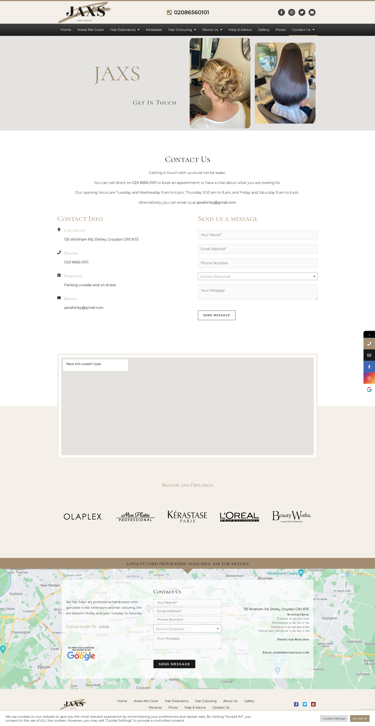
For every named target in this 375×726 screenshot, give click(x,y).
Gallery (263, 30)
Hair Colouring (180, 30)
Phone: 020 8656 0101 (293, 639)
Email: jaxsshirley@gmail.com (286, 652)
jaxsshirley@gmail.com (216, 202)
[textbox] (219, 276)
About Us (210, 30)
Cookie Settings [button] (333, 718)
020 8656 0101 (144, 183)
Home (66, 30)
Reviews (155, 707)
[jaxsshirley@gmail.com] (369, 355)
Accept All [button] (360, 718)
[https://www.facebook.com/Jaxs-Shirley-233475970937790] (369, 366)
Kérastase (154, 30)
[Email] (59, 297)
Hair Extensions (122, 30)
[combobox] (258, 276)
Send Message (216, 315)
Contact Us (301, 30)
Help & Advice (240, 30)
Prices (281, 30)
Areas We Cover (90, 30)
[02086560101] (369, 343)
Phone (71, 253)
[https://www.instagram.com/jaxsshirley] (369, 378)
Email (70, 298)
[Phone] (59, 252)
